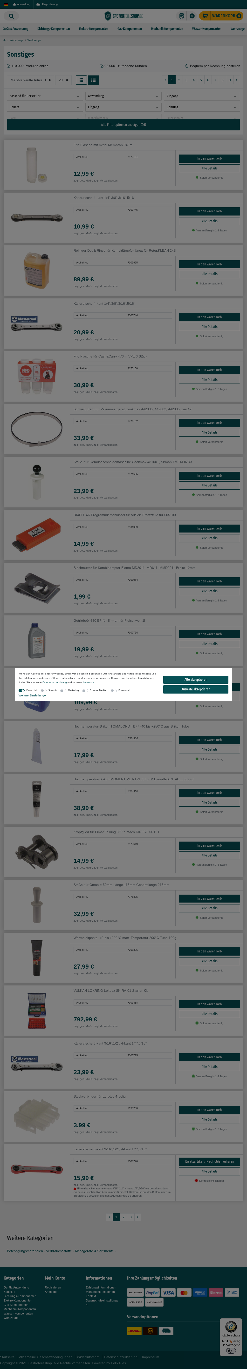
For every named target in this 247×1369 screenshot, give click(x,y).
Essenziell (31, 690)
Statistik (52, 690)
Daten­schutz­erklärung (54, 682)
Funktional (124, 690)
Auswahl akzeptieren (195, 689)
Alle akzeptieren (196, 680)
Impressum (89, 682)
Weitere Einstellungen (33, 695)
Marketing (73, 690)
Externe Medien (98, 690)
